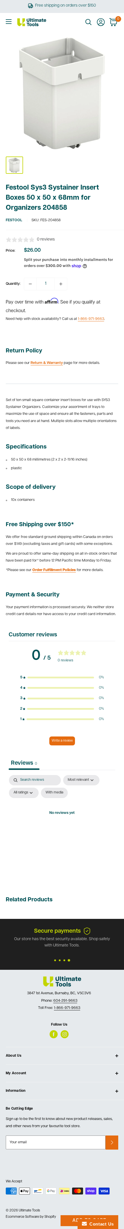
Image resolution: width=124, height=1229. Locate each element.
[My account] (101, 22)
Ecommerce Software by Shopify (31, 1217)
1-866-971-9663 (91, 319)
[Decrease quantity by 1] (30, 284)
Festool (14, 220)
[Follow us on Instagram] (65, 1034)
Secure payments (57, 931)
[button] (62, 677)
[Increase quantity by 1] (61, 284)
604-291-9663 (65, 1001)
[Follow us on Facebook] (54, 1034)
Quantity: (13, 284)
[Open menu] (9, 21)
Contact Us (100, 1224)
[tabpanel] (62, 826)
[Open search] (88, 22)
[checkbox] (54, 793)
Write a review (62, 741)
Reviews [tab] (24, 763)
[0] (113, 22)
